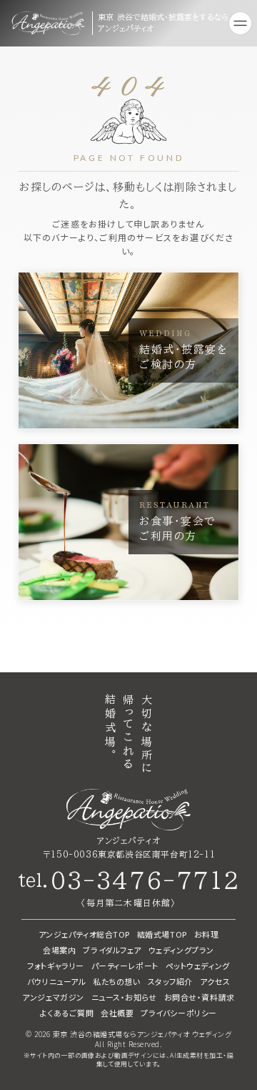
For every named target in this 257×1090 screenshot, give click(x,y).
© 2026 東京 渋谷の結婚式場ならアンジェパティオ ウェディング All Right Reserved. (128, 1039)
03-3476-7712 (145, 880)
